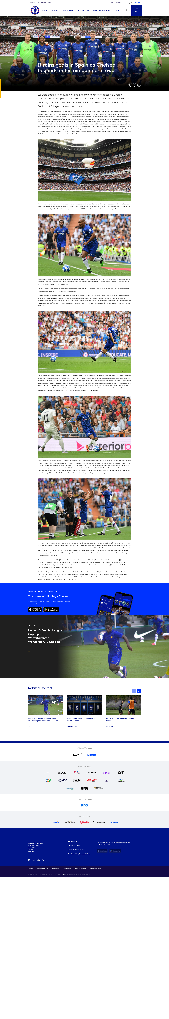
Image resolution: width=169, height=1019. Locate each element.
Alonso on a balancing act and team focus (121, 719)
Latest (45, 10)
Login (111, 3)
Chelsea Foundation (44, 3)
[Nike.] (130, 2)
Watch (56, 10)
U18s (29, 651)
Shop (118, 10)
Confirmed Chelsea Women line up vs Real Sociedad (82, 719)
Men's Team (68, 10)
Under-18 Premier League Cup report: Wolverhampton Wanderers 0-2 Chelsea (45, 719)
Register (118, 3)
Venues (32, 3)
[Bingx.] (137, 2)
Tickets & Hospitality (102, 10)
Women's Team (83, 10)
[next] (139, 691)
